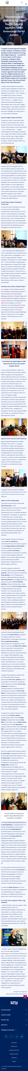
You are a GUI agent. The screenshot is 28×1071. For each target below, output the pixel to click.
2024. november (21, 8)
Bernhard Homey (17, 294)
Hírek (7, 8)
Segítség (14, 1061)
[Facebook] (11, 1036)
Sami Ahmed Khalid (6, 298)
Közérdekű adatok (14, 1054)
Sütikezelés (14, 1042)
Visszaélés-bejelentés (14, 1050)
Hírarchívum (15, 8)
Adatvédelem (14, 1046)
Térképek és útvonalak (7, 1030)
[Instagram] (16, 1036)
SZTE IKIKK (3, 8)
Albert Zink (4, 303)
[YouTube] (22, 1036)
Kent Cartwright (5, 291)
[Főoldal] (5, 3)
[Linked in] (6, 1036)
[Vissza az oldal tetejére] (25, 997)
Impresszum (14, 1057)
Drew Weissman (19, 307)
